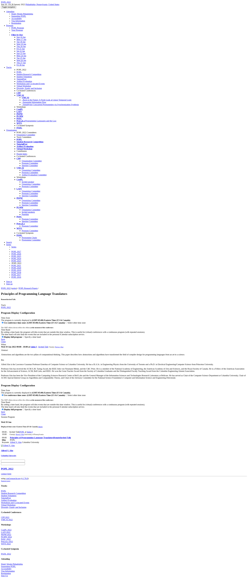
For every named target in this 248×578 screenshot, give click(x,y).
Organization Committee (32, 161)
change (40, 426)
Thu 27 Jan (21, 63)
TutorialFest (21, 79)
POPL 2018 (16, 272)
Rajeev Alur (59, 347)
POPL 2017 (16, 275)
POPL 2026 (16, 254)
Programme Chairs (29, 238)
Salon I (33, 347)
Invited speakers (28, 212)
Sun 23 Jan (21, 53)
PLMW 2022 (6, 537)
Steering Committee (30, 165)
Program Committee (30, 163)
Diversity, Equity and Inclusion (29, 88)
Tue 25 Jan (21, 58)
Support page (5, 481)
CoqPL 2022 (6, 530)
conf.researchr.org (13, 478)
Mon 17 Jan (21, 39)
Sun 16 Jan (21, 37)
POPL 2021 (16, 265)
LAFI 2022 (5, 532)
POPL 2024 (16, 258)
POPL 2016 (16, 277)
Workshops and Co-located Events (31, 84)
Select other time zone (77, 323)
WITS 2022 (6, 544)
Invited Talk (43, 347)
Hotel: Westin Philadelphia (22, 14)
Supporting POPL (18, 16)
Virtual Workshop (24, 86)
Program (9, 25)
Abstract (4, 350)
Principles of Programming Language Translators (40, 438)
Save (3, 339)
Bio (2, 360)
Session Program (8, 417)
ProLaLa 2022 (7, 541)
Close (3, 342)
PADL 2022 (6, 554)
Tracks (9, 67)
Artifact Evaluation (24, 81)
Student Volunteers (24, 77)
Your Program (17, 30)
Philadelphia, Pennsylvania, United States (42, 4)
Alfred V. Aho (16, 442)
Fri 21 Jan (21, 49)
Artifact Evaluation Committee (34, 175)
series (14, 288)
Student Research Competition (29, 74)
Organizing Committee (26, 135)
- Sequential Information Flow (34, 102)
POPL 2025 (16, 256)
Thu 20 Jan (21, 46)
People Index (22, 154)
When (3, 344)
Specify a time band (33, 337)
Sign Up (4, 576)
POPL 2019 (16, 270)
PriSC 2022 (6, 539)
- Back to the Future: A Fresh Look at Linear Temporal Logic (47, 100)
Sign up (9, 284)
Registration (16, 23)
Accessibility (16, 18)
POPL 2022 (6, 288)
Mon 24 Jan (21, 56)
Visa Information (18, 21)
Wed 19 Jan (21, 44)
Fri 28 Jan (21, 65)
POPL (19, 72)
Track (3, 305)
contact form (6, 474)
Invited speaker (28, 182)
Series (13, 247)
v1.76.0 (25, 478)
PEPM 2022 (6, 534)
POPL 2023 (16, 261)
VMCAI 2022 (7, 520)
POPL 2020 (16, 268)
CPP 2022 (5, 517)
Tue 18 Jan (21, 42)
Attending (10, 11)
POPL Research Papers (28, 288)
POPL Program (17, 28)
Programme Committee (31, 240)
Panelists (25, 214)
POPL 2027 (16, 252)
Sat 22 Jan (21, 51)
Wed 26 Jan (21, 60)
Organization (11, 130)
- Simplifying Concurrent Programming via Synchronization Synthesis (50, 104)
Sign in (9, 281)
